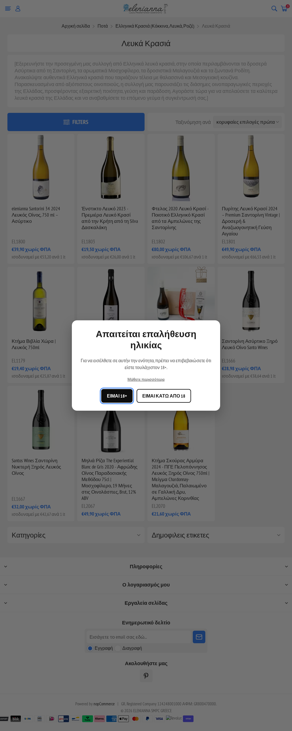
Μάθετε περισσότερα (146, 379)
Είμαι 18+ (117, 396)
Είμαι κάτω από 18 (163, 396)
